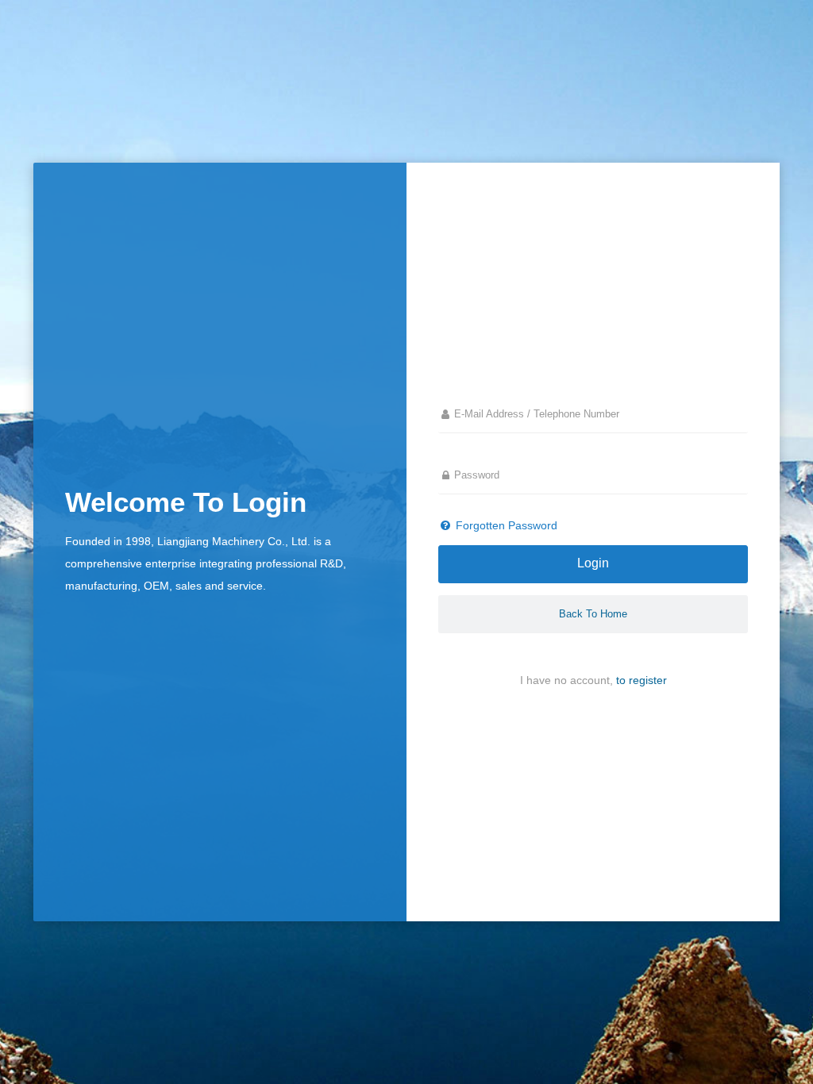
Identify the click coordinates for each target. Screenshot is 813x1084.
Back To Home (593, 614)
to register (641, 680)
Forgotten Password (505, 525)
